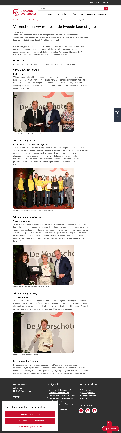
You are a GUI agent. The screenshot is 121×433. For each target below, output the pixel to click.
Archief (85, 398)
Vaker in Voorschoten (58, 393)
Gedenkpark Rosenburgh (59, 390)
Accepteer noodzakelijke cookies (30, 421)
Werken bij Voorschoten (59, 409)
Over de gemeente (38, 20)
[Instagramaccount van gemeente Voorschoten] (87, 410)
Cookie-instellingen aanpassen (30, 426)
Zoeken (106, 8)
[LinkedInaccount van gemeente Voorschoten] (94, 410)
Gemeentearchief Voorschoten (62, 395)
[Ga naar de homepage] (24, 12)
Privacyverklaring (89, 393)
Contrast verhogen (117, 110)
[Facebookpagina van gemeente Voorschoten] (81, 410)
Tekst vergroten (117, 117)
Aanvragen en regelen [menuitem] (57, 14)
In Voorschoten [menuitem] (77, 14)
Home (14, 20)
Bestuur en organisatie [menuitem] (96, 14)
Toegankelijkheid (89, 395)
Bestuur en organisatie (25, 20)
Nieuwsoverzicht (49, 20)
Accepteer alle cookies (30, 414)
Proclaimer (86, 390)
